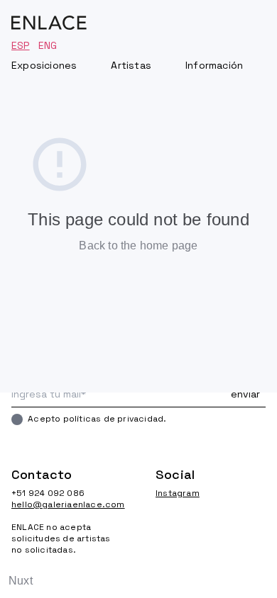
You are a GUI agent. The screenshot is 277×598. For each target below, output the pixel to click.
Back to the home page (138, 245)
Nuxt (21, 581)
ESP (20, 45)
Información (214, 65)
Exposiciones (44, 65)
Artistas (131, 65)
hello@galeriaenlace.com (66, 504)
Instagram (178, 493)
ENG (48, 45)
